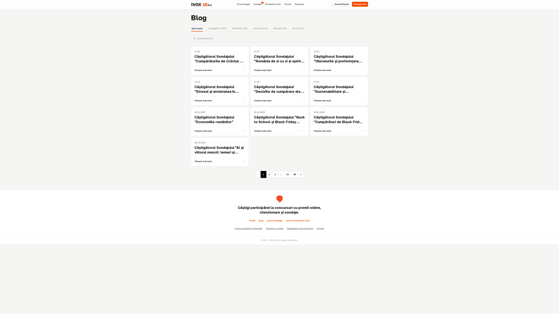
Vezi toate (197, 28)
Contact (320, 228)
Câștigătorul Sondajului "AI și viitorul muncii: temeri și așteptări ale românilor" (219, 152)
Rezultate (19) (239, 28)
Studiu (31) (298, 28)
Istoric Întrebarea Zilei (298, 220)
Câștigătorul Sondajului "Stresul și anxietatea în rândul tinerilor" (214, 91)
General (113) (260, 28)
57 (287, 174)
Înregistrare (360, 4)
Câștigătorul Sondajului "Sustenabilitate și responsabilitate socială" (335, 91)
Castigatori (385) (217, 28)
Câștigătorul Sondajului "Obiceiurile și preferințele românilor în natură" (336, 61)
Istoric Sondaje (275, 220)
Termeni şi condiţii (274, 228)
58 (294, 174)
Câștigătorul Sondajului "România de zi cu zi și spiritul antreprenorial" (279, 61)
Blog (261, 220)
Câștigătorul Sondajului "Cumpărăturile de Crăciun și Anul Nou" (218, 61)
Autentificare (342, 4)
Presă (252, 220)
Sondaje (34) (280, 28)
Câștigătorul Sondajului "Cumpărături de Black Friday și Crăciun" (338, 122)
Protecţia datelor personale (248, 228)
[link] (258, 174)
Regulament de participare (300, 228)
